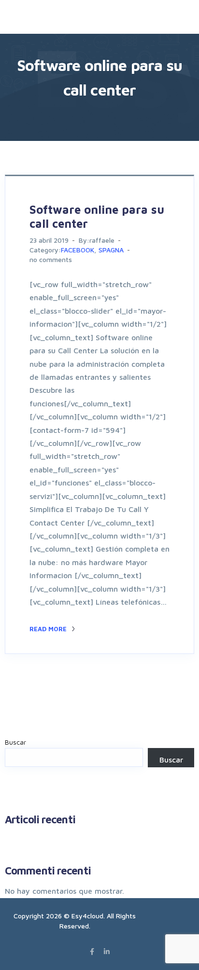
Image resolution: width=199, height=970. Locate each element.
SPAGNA (111, 250)
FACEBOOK (77, 250)
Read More (49, 629)
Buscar (15, 742)
